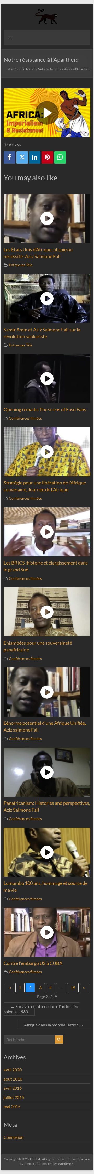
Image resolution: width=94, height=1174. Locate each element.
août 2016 (13, 1078)
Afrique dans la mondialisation (54, 1024)
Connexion (14, 1137)
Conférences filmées (25, 418)
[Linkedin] (34, 157)
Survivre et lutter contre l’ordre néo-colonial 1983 (42, 1009)
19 (72, 987)
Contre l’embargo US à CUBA (33, 963)
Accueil (30, 69)
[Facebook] (9, 157)
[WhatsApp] (60, 157)
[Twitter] (22, 157)
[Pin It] (47, 157)
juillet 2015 (14, 1097)
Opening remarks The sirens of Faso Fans (45, 409)
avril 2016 (13, 1088)
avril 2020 (13, 1069)
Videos (43, 69)
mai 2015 (12, 1106)
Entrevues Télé (20, 265)
